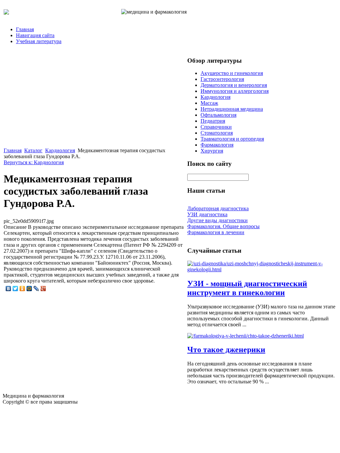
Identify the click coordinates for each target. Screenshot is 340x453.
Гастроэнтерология (222, 79)
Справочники (216, 127)
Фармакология (217, 145)
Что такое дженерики (226, 349)
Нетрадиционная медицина (232, 109)
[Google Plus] (43, 288)
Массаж (209, 103)
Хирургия (212, 151)
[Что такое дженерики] (245, 336)
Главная (25, 29)
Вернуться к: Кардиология (34, 162)
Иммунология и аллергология (235, 91)
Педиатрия (213, 121)
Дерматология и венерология (234, 85)
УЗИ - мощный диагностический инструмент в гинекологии (247, 288)
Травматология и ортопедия (232, 139)
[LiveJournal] (36, 288)
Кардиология (60, 150)
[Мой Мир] (29, 288)
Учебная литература (38, 41)
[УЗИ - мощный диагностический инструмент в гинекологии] (261, 269)
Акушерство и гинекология (232, 73)
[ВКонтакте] (8, 288)
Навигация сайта (35, 35)
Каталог (33, 150)
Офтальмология (218, 115)
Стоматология (217, 133)
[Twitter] (15, 288)
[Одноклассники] (22, 288)
